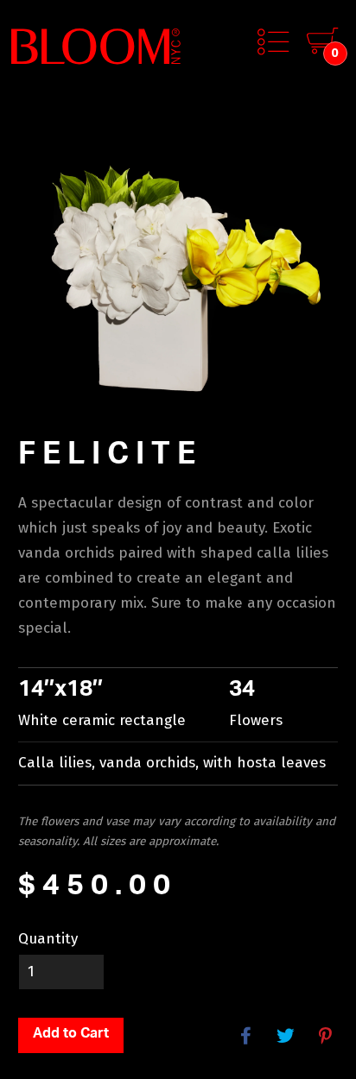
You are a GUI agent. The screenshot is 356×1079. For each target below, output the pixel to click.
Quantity (48, 939)
